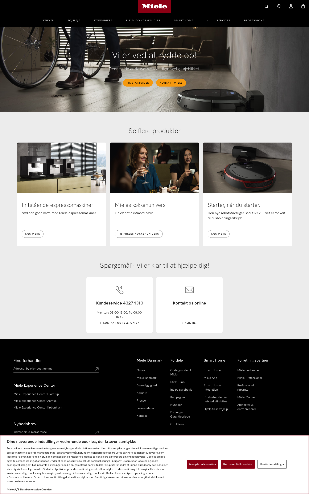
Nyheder (176, 404)
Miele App (210, 378)
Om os (141, 370)
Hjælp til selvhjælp (216, 409)
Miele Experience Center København (37, 407)
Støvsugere (103, 20)
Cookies (46, 489)
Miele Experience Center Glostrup (36, 394)
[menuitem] (51, 20)
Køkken (48, 20)
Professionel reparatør (245, 387)
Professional (255, 20)
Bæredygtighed (147, 385)
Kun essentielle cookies (237, 464)
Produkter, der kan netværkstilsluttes (216, 399)
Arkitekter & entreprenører (246, 407)
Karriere (142, 393)
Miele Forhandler (248, 370)
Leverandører (145, 408)
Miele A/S (13, 489)
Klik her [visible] (191, 323)
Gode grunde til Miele (180, 372)
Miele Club (177, 382)
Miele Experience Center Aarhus (35, 400)
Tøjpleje (74, 20)
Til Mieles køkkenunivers (138, 234)
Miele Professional (249, 378)
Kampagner (177, 397)
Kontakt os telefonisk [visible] (121, 323)
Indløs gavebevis (181, 389)
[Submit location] (97, 369)
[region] (154, 464)
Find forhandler (27, 361)
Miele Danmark (147, 378)
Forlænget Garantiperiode (180, 414)
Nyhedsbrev (24, 424)
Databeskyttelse (30, 489)
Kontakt (142, 415)
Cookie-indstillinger (272, 464)
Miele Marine (246, 397)
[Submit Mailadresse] (97, 433)
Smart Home (183, 20)
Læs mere (32, 234)
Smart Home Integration (212, 387)
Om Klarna (177, 424)
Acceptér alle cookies (202, 464)
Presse (141, 400)
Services (224, 20)
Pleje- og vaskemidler (143, 20)
